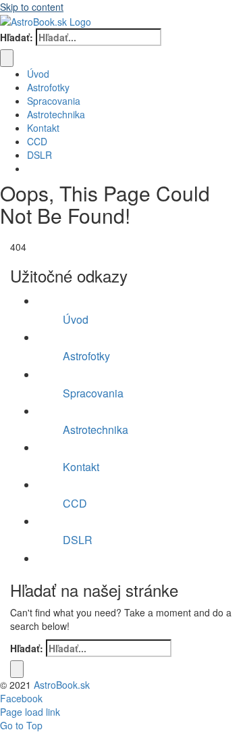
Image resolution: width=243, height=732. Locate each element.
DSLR (77, 539)
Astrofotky (86, 356)
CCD (75, 503)
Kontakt (81, 466)
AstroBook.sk (62, 684)
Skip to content (31, 7)
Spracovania (93, 393)
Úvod (75, 319)
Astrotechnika (95, 429)
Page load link (30, 711)
